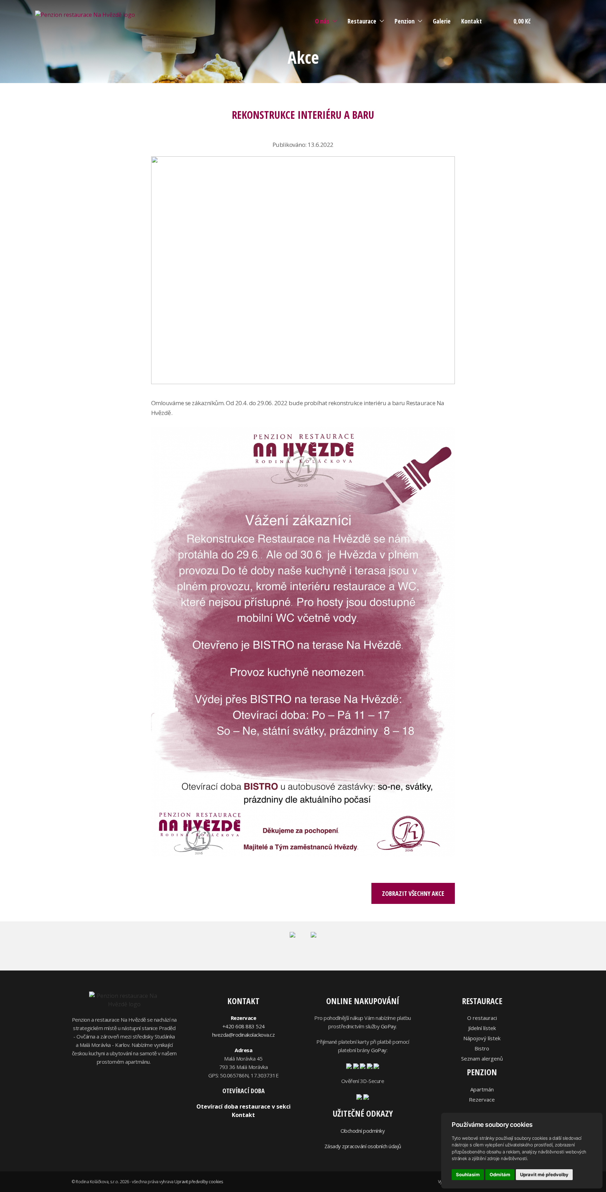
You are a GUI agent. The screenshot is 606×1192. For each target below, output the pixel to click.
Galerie (442, 21)
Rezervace (482, 1099)
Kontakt (471, 21)
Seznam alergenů (482, 1058)
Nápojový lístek (481, 1038)
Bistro (481, 1048)
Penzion (405, 21)
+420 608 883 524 (243, 1026)
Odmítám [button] (500, 1174)
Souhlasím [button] (468, 1174)
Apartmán (482, 1089)
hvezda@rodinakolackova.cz (243, 1034)
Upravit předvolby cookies (198, 1182)
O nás (322, 21)
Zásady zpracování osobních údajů (362, 1146)
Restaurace (362, 21)
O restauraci (482, 1017)
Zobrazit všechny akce (413, 893)
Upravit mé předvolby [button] (544, 1174)
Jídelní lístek (482, 1027)
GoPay (388, 1026)
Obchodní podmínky (363, 1130)
